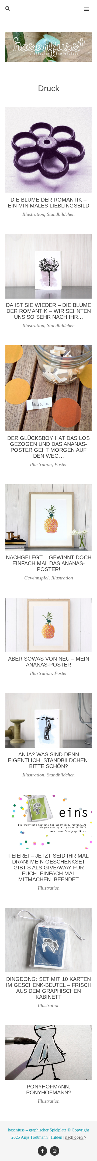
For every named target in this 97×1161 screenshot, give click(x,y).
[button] (89, 5)
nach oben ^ (75, 1137)
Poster (60, 464)
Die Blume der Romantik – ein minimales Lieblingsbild (48, 203)
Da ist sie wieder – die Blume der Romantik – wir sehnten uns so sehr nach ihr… (48, 311)
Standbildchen (61, 214)
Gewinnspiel (36, 577)
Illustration (33, 214)
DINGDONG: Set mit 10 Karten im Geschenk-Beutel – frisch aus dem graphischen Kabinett (48, 988)
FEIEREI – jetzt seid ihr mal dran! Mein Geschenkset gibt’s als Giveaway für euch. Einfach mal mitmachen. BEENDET (48, 867)
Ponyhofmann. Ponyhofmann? (48, 1089)
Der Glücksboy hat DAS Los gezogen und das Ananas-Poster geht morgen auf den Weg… (48, 447)
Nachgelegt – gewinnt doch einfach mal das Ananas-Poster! (48, 563)
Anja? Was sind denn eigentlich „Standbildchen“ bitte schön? (48, 760)
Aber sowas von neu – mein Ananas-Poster (48, 662)
